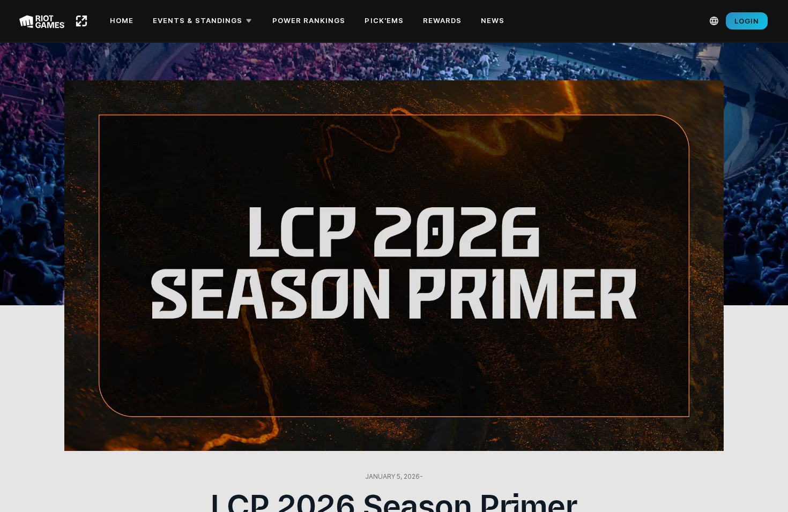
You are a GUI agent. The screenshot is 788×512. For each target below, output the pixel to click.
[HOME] (81, 21)
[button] (204, 21)
